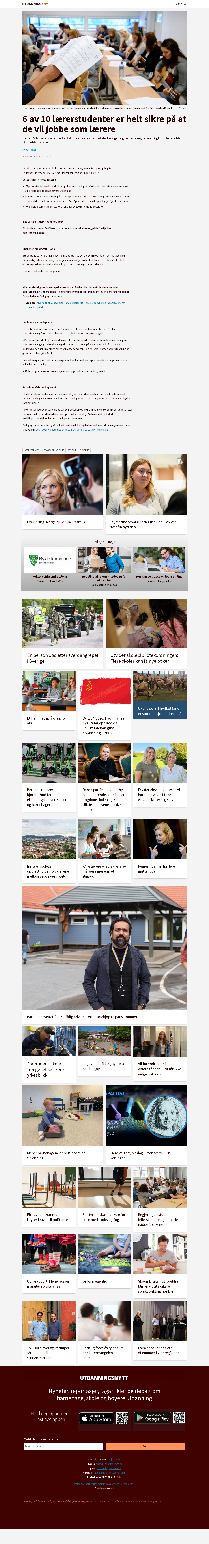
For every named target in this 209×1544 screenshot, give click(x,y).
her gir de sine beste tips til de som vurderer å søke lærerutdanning (71, 429)
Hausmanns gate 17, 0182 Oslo (109, 1472)
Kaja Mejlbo (114, 1459)
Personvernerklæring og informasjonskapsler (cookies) (104, 1484)
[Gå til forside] (37, 4)
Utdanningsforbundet (109, 1468)
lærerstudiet (31, 450)
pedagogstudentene (53, 450)
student (84, 450)
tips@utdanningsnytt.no (109, 1464)
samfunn (72, 450)
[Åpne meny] (185, 3)
